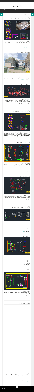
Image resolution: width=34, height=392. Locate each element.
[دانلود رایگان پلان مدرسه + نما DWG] (17, 246)
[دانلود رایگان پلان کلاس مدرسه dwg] (17, 91)
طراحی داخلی (9, 9)
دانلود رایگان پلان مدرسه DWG (25, 271)
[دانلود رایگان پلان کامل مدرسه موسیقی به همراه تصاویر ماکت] (17, 122)
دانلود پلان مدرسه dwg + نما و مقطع (24, 303)
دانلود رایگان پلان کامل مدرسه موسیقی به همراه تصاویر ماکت (20, 111)
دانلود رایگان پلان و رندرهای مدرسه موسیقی (23, 52)
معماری (21, 9)
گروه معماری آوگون (30, 1)
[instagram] (4, 388)
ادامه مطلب (25, 47)
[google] (5, 388)
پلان (20, 11)
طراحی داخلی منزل (16, 9)
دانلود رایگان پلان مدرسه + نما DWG (24, 236)
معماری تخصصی (30, 11)
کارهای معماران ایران (26, 9)
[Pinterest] (2, 388)
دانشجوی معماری (25, 11)
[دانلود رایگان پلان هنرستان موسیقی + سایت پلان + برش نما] (17, 30)
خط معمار (31, 9)
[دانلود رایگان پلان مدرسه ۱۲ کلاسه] (17, 185)
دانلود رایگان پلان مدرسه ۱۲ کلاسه (24, 176)
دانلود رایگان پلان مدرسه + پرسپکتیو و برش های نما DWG (21, 207)
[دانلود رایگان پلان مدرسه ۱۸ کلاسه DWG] (17, 153)
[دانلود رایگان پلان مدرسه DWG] (17, 281)
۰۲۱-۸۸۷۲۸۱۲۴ (21, 1)
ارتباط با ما (25, 1)
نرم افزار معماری (4, 9)
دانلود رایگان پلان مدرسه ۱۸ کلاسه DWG (23, 142)
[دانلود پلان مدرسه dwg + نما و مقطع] (17, 338)
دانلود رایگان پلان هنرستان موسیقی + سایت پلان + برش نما (20, 18)
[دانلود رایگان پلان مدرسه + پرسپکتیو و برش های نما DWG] (17, 215)
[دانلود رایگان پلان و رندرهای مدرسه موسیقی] (17, 63)
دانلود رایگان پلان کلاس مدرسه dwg (24, 84)
